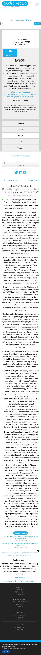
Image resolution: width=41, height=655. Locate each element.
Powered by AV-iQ (30, 581)
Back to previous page (21, 156)
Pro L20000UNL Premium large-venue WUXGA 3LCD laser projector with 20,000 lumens (20, 96)
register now (20, 577)
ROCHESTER (19, 624)
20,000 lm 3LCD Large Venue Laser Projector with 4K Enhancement (20, 544)
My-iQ (29, 20)
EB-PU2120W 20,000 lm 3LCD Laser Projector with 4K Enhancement (20, 537)
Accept (6, 652)
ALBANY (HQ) (19, 588)
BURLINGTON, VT (19, 599)
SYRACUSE (19, 612)
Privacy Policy (19, 581)
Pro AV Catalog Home (17, 20)
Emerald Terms (8, 581)
